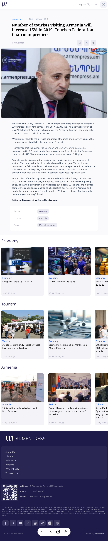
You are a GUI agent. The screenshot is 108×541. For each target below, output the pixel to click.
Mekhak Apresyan (47, 225)
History (9, 456)
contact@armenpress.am (41, 496)
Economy (43, 211)
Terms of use (12, 473)
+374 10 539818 (37, 491)
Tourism (8, 304)
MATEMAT (99, 533)
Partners (10, 464)
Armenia (43, 218)
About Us (10, 452)
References (11, 460)
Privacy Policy (12, 468)
